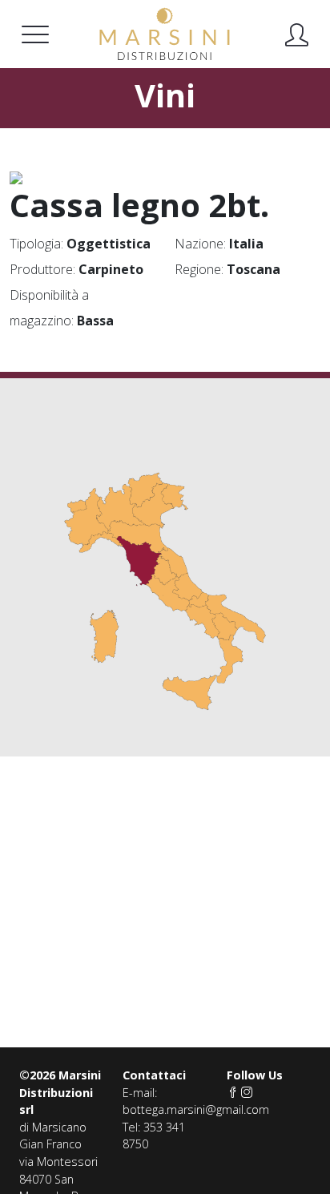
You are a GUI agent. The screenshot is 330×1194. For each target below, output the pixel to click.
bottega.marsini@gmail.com (196, 1109)
